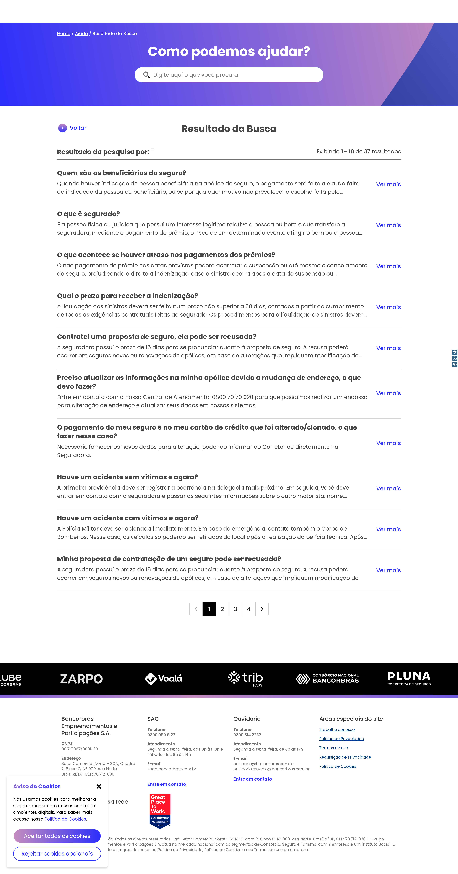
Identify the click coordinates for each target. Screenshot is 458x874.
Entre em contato (166, 784)
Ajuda (81, 33)
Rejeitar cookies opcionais (57, 853)
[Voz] (454, 358)
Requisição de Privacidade (345, 757)
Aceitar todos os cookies (57, 836)
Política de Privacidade (341, 738)
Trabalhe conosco (337, 729)
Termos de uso (333, 748)
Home (63, 33)
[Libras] (454, 352)
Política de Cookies (337, 766)
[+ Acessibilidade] (454, 364)
